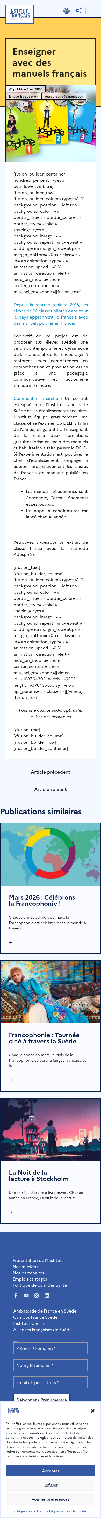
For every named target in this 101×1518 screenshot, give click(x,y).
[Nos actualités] (79, 10)
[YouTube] (26, 1295)
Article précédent (50, 771)
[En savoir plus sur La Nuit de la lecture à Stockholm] (50, 1129)
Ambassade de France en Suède (44, 1311)
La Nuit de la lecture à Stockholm (39, 1175)
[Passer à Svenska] (66, 11)
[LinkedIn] (46, 1295)
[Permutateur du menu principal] (91, 10)
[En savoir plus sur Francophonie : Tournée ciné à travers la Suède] (50, 991)
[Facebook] (15, 1295)
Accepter (50, 1470)
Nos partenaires (28, 1272)
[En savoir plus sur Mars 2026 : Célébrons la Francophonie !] (50, 853)
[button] (92, 1410)
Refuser (50, 1485)
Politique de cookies (27, 1511)
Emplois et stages (30, 1279)
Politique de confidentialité (65, 1511)
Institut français (29, 1323)
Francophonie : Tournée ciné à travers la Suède (44, 1037)
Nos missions (25, 1266)
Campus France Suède (35, 1317)
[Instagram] (36, 1295)
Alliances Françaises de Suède (42, 1329)
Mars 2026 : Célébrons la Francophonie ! (42, 900)
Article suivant (50, 789)
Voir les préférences (50, 1499)
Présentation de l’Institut (37, 1260)
